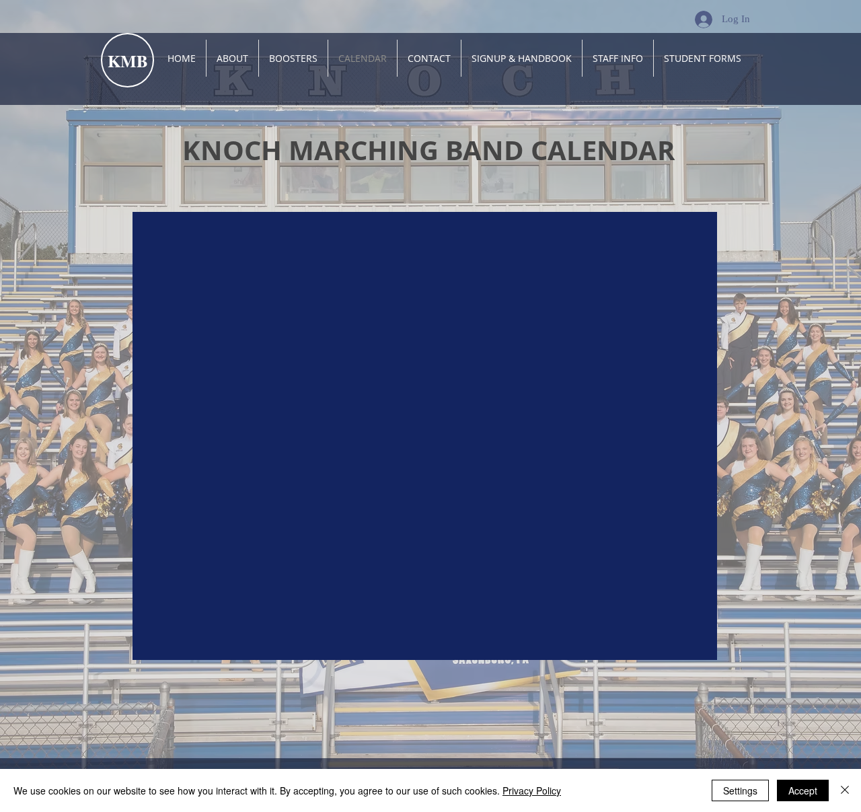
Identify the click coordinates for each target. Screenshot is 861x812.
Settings (740, 790)
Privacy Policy (531, 790)
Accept (802, 790)
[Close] (845, 790)
